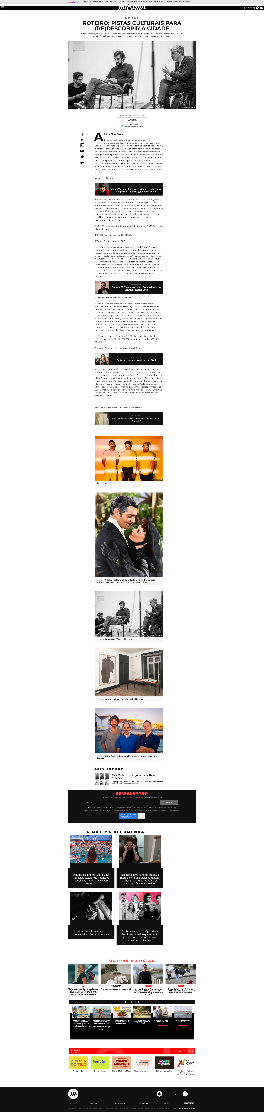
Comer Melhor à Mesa (121, 1071)
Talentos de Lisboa (164, 1071)
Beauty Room (100, 1071)
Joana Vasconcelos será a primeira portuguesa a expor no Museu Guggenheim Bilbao (136, 190)
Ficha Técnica (71, 1103)
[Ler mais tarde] (82, 156)
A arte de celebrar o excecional (116, 989)
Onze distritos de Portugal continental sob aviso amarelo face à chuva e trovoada (180, 991)
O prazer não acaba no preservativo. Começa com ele (91, 933)
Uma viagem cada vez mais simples (162, 1021)
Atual (132, 18)
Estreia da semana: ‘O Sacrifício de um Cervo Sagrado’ (136, 419)
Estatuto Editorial (94, 1103)
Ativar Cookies (188, 1103)
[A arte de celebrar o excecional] (116, 986)
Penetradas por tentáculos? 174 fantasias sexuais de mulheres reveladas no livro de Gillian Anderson (91, 879)
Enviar (169, 802)
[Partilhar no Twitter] (89, 140)
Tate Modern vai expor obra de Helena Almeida (135, 776)
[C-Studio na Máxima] (132, 1001)
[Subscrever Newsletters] (261, 7)
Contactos (167, 1103)
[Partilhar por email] (82, 151)
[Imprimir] (82, 162)
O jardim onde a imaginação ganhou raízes (142, 1021)
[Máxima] (132, 7)
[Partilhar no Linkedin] (82, 145)
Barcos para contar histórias (182, 1021)
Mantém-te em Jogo (143, 1071)
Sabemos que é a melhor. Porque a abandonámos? (122, 1021)
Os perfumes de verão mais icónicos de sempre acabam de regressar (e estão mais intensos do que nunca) (81, 1024)
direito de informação (164, 807)
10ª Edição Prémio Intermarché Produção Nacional (185, 1073)
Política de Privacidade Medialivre (187, 1108)
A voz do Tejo (78, 1071)
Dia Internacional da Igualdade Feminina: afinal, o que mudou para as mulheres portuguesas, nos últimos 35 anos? (140, 936)
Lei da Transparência (119, 1103)
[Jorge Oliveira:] (148, 986)
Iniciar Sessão (249, 8)
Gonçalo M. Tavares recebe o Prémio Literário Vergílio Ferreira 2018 (136, 288)
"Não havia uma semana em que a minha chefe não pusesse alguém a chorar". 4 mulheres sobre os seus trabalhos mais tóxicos (140, 879)
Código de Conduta (144, 1103)
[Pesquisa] (257, 7)
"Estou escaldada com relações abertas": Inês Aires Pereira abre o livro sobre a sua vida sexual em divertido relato (83, 992)
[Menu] (2, 7)
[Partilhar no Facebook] (82, 134)
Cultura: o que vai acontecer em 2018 (136, 360)
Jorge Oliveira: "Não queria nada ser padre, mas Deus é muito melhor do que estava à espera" (148, 991)
